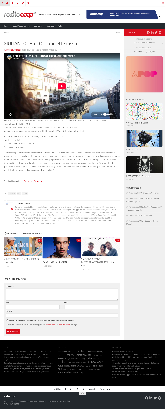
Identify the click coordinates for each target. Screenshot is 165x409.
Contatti (92, 389)
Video (60, 26)
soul (98, 369)
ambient (61, 352)
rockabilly (90, 369)
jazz (69, 362)
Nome (8, 303)
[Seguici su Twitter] (156, 32)
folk (91, 354)
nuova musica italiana (67, 366)
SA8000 (7, 354)
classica (94, 352)
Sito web (9, 311)
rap (67, 369)
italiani (25, 193)
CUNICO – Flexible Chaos (137, 123)
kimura (73, 362)
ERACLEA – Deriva (134, 149)
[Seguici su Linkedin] (152, 32)
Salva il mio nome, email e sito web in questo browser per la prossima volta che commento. (41, 320)
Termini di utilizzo (64, 325)
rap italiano (72, 369)
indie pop (96, 359)
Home (6, 26)
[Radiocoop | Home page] (20, 14)
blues (70, 351)
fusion (100, 355)
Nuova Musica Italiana (20, 26)
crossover (62, 355)
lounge (83, 362)
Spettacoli (51, 26)
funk (96, 355)
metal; (88, 362)
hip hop (82, 358)
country (100, 352)
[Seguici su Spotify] (159, 32)
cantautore (12, 193)
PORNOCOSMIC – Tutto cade (138, 176)
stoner (72, 372)
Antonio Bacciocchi (13, 50)
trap (81, 372)
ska (95, 369)
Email (66, 303)
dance (70, 354)
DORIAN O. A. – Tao (144, 215)
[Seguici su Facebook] (148, 32)
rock (84, 369)
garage (60, 359)
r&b (64, 369)
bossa (74, 352)
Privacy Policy (50, 325)
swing (77, 372)
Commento (10, 286)
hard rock (75, 359)
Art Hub (5, 3)
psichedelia (98, 365)
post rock (85, 366)
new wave (97, 362)
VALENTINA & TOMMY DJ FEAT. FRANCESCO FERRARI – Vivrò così (97, 262)
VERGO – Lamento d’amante (55, 262)
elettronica (83, 354)
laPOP (78, 362)
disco (74, 355)
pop (79, 365)
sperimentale (64, 372)
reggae (78, 369)
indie (18, 193)
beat (65, 352)
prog (90, 366)
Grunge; (66, 359)
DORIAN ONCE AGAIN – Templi (147, 193)
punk (60, 368)
